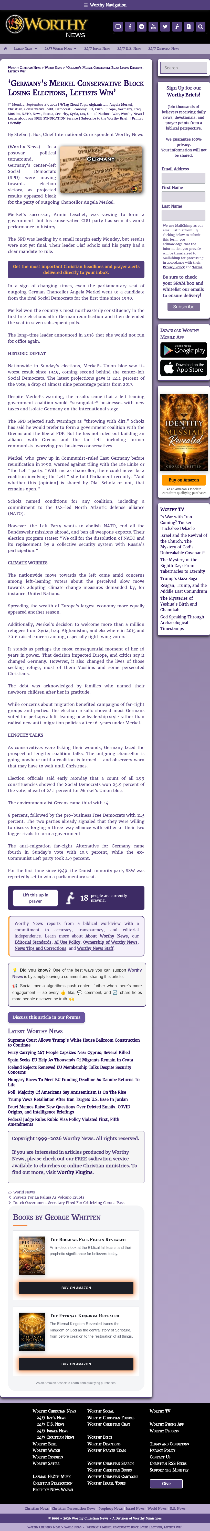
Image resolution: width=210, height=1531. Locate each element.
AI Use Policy (68, 942)
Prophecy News (111, 1508)
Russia (48, 114)
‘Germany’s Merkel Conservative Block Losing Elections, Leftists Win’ (76, 87)
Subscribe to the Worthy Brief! (105, 118)
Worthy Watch (46, 1450)
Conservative (34, 109)
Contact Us (160, 1457)
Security (61, 114)
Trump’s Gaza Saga (178, 578)
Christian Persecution (52, 1483)
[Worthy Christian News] (47, 26)
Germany (125, 109)
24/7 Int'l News (51, 1417)
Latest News (23, 48)
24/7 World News (58, 48)
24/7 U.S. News (129, 48)
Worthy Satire (46, 1463)
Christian (15, 109)
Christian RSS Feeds (168, 1463)
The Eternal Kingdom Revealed (84, 1315)
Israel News (135, 1508)
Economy (79, 109)
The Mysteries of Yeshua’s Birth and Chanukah (178, 604)
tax (82, 114)
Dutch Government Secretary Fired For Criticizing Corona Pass (68, 1203)
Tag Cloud (71, 104)
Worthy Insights (48, 1457)
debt (50, 109)
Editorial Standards (33, 942)
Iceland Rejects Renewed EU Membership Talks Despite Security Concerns (69, 1070)
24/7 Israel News (97, 48)
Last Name (172, 206)
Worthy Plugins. (75, 1172)
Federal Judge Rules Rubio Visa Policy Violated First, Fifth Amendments (63, 1122)
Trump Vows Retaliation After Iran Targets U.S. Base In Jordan (68, 1099)
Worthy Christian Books (110, 1470)
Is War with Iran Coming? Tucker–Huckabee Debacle (177, 523)
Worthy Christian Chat (109, 1424)
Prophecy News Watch (53, 1489)
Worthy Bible (100, 1437)
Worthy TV (172, 509)
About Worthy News (107, 936)
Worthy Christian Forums (111, 1417)
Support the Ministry (169, 1470)
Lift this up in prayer (35, 898)
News (37, 114)
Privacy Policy (174, 267)
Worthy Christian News (54, 1411)
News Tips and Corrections (40, 948)
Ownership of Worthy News (110, 942)
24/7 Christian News (163, 48)
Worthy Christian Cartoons (113, 1476)
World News (24, 1192)
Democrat (62, 109)
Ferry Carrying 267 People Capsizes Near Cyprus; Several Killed (69, 1052)
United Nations (98, 114)
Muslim (14, 114)
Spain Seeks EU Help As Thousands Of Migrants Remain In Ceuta (70, 1060)
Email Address (175, 168)
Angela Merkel (121, 104)
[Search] (200, 27)
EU (91, 109)
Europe (110, 109)
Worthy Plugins (164, 1430)
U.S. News (177, 1508)
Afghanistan (98, 104)
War (115, 114)
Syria (74, 114)
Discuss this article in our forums (46, 1017)
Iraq (137, 109)
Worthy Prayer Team (107, 1450)
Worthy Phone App (167, 1424)
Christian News (37, 1508)
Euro (98, 109)
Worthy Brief (45, 1443)
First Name (172, 187)
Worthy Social (101, 1411)
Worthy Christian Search (111, 1463)
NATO (26, 114)
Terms (197, 267)
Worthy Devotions (104, 1443)
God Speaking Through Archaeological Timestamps (182, 623)
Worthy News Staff (95, 948)
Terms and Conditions (169, 1443)
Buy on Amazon (76, 1288)
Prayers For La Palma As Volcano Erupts (48, 1197)
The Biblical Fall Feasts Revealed (87, 1239)
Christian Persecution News (73, 1508)
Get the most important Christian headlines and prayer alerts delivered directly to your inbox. (76, 269)
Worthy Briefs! (183, 95)
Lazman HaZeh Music (52, 1476)
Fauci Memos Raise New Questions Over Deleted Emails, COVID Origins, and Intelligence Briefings (69, 1109)
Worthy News (131, 114)
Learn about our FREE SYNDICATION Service (43, 118)
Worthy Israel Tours (107, 1483)
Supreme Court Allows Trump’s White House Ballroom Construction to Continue (74, 1043)
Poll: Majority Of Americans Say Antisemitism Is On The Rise (67, 1092)
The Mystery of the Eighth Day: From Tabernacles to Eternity (182, 565)
